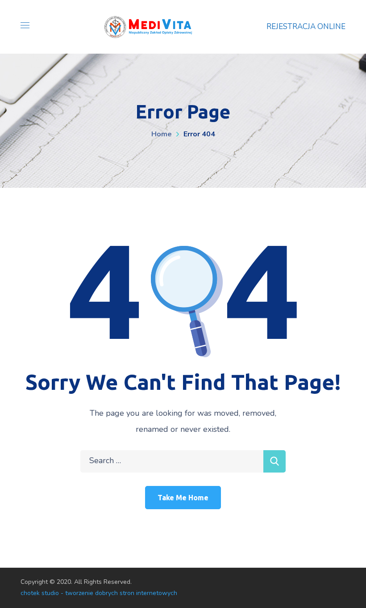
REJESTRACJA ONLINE (305, 26)
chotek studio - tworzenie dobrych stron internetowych (99, 593)
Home (161, 134)
